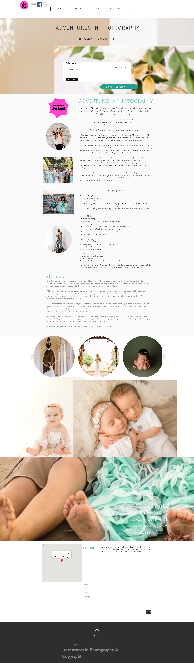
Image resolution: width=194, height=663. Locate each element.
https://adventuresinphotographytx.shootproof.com (116, 125)
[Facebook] (39, 4)
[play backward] (31, 356)
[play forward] (163, 356)
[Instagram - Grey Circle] (45, 4)
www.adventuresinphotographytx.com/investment (124, 130)
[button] (54, 356)
